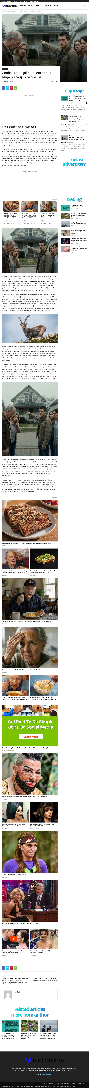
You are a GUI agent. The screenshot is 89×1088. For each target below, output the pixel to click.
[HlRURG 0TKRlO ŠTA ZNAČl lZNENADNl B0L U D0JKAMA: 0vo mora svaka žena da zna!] (65, 249)
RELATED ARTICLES (29, 1009)
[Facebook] (3, 88)
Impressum (9, 1)
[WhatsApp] (15, 88)
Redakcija (5, 81)
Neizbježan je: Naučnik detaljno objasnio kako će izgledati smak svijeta (79, 240)
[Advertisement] (29, 108)
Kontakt (15, 1)
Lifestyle (38, 6)
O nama (3, 1)
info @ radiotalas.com (48, 1074)
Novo (30, 6)
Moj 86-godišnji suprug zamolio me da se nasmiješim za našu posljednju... (78, 232)
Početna (23, 6)
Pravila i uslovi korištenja (34, 1)
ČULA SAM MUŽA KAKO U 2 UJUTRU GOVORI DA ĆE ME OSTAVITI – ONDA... (77, 98)
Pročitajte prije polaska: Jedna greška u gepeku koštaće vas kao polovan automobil (45, 979)
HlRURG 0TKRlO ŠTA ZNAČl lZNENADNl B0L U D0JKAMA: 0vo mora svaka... (79, 248)
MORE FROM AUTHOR (29, 1015)
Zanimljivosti (10, 11)
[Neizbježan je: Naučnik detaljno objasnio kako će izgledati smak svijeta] (65, 241)
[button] (85, 6)
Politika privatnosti (23, 1)
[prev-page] (3, 1042)
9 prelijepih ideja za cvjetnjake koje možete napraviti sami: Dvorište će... (78, 215)
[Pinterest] (11, 88)
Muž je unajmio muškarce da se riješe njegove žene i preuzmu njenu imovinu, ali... (78, 137)
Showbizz (47, 6)
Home (3, 11)
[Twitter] (7, 88)
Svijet (56, 6)
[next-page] (6, 1042)
